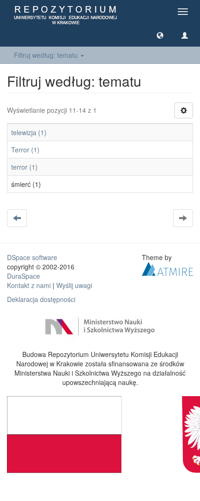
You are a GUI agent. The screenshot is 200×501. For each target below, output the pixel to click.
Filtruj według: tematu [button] (47, 55)
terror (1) (24, 167)
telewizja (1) (29, 132)
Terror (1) (25, 149)
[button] (160, 35)
